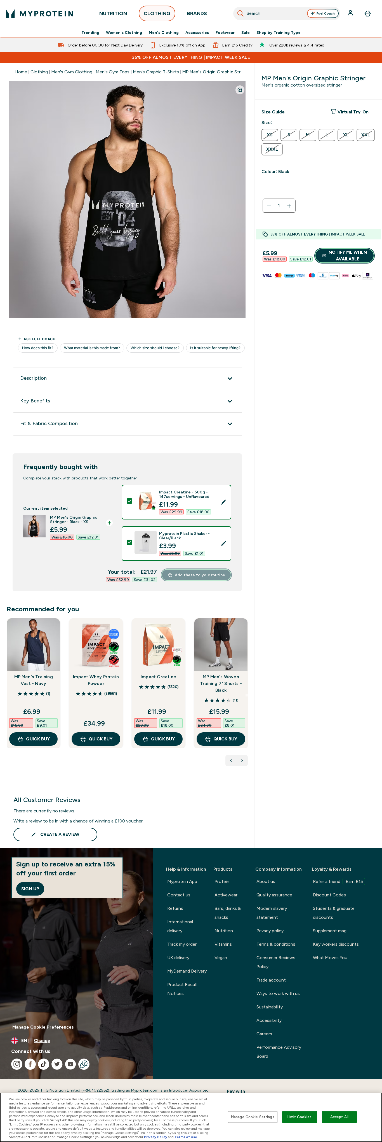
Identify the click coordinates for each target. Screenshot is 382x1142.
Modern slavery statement (271, 913)
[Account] (351, 13)
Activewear (225, 894)
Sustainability (269, 1007)
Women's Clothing (124, 32)
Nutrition (223, 930)
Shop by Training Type (278, 32)
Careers (264, 1033)
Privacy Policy (155, 1137)
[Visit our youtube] (70, 1064)
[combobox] (286, 13)
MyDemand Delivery (187, 971)
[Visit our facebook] (30, 1064)
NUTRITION (113, 13)
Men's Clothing (164, 32)
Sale (245, 32)
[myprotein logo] (39, 13)
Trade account (271, 980)
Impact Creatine (158, 676)
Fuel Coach (326, 13)
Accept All (339, 1117)
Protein (221, 881)
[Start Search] (240, 13)
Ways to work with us (278, 993)
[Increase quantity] (289, 206)
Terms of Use (186, 1137)
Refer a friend (338, 881)
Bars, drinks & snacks (227, 913)
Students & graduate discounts (334, 913)
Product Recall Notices (182, 989)
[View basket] (367, 13)
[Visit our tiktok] (43, 1064)
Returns (175, 908)
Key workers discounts (336, 944)
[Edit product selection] (223, 502)
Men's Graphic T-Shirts (156, 71)
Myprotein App (182, 881)
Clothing (39, 71)
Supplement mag (329, 930)
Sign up (30, 888)
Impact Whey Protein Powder (96, 680)
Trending (90, 32)
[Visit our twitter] (57, 1064)
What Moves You (330, 957)
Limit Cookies (299, 1117)
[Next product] (242, 760)
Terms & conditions (275, 944)
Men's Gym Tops (112, 71)
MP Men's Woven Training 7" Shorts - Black (221, 683)
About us (265, 881)
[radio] (269, 135)
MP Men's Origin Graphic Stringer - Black (224, 71)
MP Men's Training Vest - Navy (33, 680)
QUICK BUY (38, 739)
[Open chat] (83, 1064)
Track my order (182, 944)
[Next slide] (247, 695)
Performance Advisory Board (278, 1052)
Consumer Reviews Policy (275, 962)
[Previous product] (231, 760)
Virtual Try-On (353, 111)
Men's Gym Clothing (71, 71)
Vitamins (223, 944)
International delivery (180, 926)
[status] (279, 206)
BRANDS (197, 13)
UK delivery (178, 957)
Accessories (197, 32)
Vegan (220, 957)
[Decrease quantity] (269, 206)
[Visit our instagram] (16, 1064)
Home (21, 71)
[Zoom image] (239, 89)
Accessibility (269, 1020)
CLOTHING (157, 13)
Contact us (178, 894)
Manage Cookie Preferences (43, 1027)
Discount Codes (329, 894)
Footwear (225, 32)
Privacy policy (270, 930)
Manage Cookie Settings (252, 1117)
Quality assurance (274, 894)
